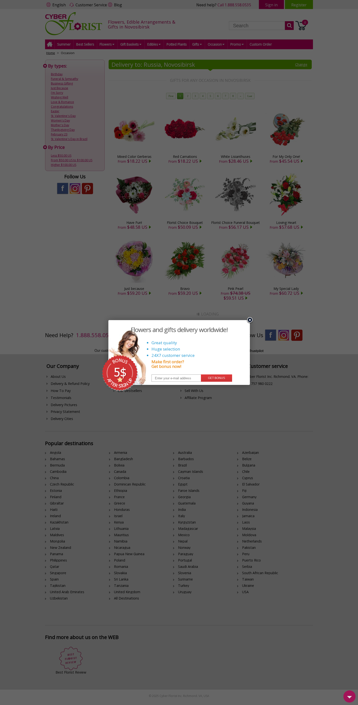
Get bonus (216, 378)
